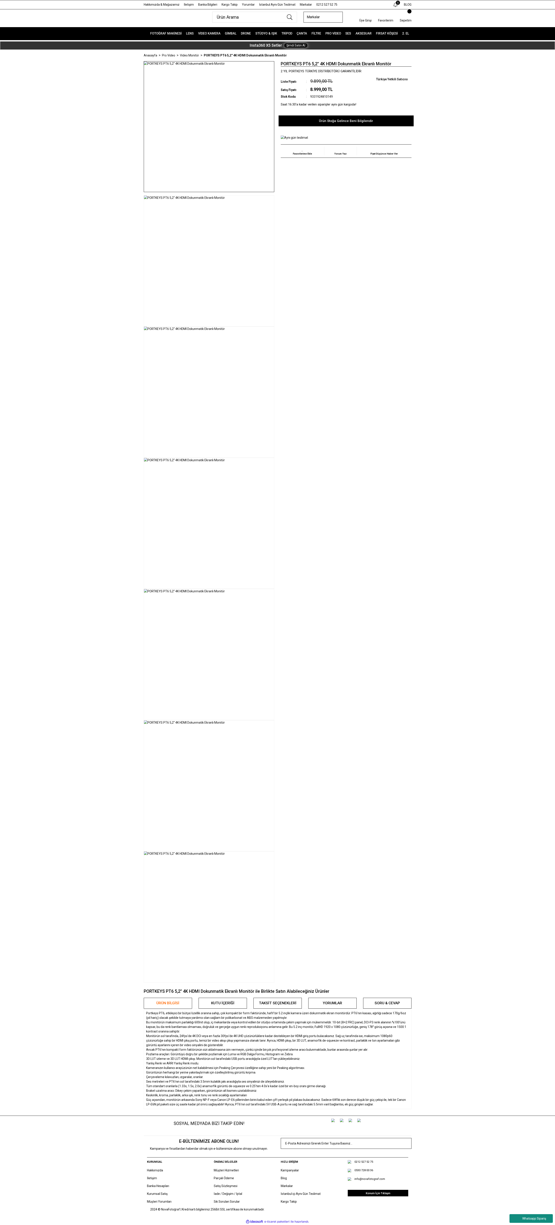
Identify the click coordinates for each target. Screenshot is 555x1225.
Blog (284, 1178)
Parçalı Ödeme (224, 1178)
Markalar (306, 4)
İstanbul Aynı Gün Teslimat (277, 4)
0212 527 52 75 (326, 4)
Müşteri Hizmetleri (226, 1170)
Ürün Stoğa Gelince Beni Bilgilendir (346, 121)
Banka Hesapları (158, 1186)
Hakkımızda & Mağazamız (162, 4)
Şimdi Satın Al (295, 45)
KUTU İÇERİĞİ (222, 1003)
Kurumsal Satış (157, 1193)
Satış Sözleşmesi (225, 1186)
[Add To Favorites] (302, 151)
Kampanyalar (290, 1170)
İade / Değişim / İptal (228, 1193)
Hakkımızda (155, 1170)
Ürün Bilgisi (167, 1003)
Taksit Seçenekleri (277, 1003)
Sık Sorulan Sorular (227, 1201)
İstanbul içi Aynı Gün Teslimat (301, 1193)
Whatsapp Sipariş (534, 1218)
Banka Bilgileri (207, 4)
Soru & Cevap (387, 1003)
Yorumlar (248, 4)
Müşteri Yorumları (159, 1201)
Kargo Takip (230, 4)
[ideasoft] (254, 1221)
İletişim (189, 4)
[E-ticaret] (277, 1221)
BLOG (407, 4)
